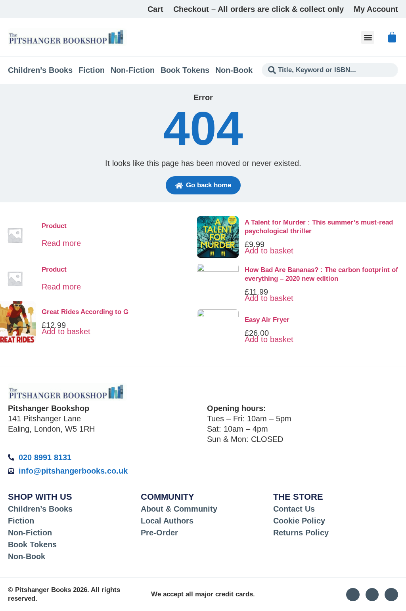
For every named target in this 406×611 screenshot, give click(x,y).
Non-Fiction (133, 70)
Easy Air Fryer (267, 320)
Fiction (92, 70)
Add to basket (66, 331)
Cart (155, 9)
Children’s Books (40, 70)
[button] (367, 37)
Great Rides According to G (85, 312)
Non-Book (234, 70)
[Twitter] (372, 594)
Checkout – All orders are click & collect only (258, 9)
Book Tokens (185, 70)
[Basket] (392, 37)
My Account (376, 9)
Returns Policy (301, 532)
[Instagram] (353, 594)
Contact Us (294, 508)
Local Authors (167, 520)
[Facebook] (391, 594)
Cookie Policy (299, 520)
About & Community (179, 508)
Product (54, 226)
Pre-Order (159, 532)
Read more (61, 243)
